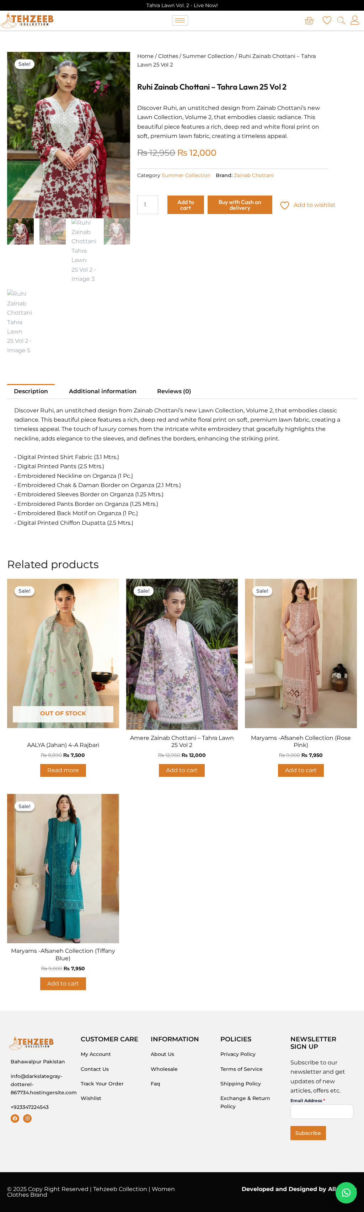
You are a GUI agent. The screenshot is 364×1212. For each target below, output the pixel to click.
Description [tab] (31, 391)
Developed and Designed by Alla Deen (299, 1189)
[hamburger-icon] (180, 20)
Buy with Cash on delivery (240, 204)
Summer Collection (208, 56)
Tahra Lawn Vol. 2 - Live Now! (182, 5)
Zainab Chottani (254, 175)
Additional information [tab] (102, 391)
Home (145, 56)
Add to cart (185, 204)
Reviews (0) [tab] (174, 391)
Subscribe (308, 1133)
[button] (346, 1192)
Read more (63, 770)
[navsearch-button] (341, 21)
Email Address (307, 1100)
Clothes (168, 56)
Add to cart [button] (182, 770)
